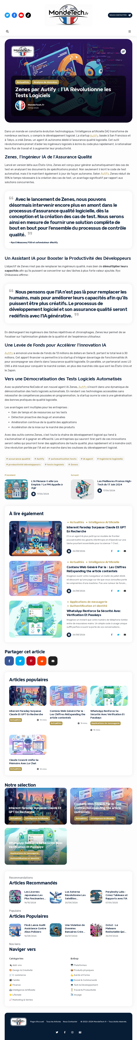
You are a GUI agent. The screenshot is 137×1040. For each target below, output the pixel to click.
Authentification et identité (88, 606)
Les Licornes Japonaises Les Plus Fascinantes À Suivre (35, 896)
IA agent (88, 458)
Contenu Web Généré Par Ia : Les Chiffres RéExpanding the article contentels (67, 714)
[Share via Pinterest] (31, 661)
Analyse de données (45, 82)
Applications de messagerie (88, 602)
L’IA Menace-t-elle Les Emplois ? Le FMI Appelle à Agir (47, 484)
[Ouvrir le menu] (129, 31)
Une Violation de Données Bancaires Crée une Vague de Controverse (75, 931)
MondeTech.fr (36, 104)
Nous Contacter (118, 15)
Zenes (74, 464)
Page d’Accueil (37, 1021)
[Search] (7, 31)
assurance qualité (19, 458)
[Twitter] (7, 15)
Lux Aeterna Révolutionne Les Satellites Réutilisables (75, 896)
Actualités (23, 82)
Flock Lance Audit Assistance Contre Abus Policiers (35, 928)
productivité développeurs (25, 464)
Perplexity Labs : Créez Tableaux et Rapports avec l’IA (117, 895)
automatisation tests (63, 458)
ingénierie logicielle (111, 458)
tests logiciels (55, 464)
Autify (94, 135)
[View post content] (16, 489)
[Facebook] (14, 15)
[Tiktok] (28, 15)
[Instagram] (72, 1032)
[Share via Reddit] (41, 661)
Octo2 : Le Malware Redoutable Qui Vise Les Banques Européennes (116, 931)
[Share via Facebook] (111, 551)
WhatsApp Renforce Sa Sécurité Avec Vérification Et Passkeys (107, 714)
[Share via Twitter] (118, 551)
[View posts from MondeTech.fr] (20, 106)
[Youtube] (21, 15)
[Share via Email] (125, 551)
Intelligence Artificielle (104, 522)
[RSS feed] (80, 1032)
